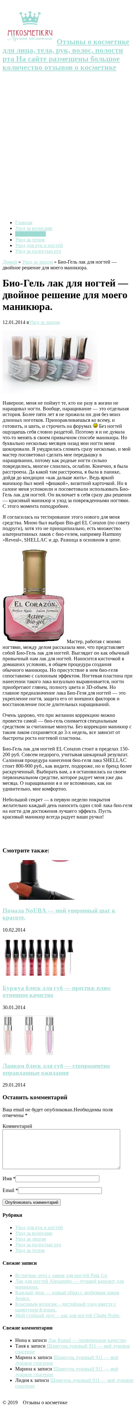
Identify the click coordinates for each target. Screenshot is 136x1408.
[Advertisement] (68, 146)
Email (8, 1190)
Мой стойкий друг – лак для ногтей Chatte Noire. (68, 1315)
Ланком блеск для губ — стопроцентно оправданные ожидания (56, 1069)
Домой (10, 262)
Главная (23, 222)
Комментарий (17, 1126)
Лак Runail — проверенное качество (87, 1340)
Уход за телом (30, 239)
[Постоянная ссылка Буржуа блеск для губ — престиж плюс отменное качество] (39, 976)
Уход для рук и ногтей (39, 245)
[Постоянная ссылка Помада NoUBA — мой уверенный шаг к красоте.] (46, 898)
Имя (7, 1178)
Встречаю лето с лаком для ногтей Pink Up (61, 1275)
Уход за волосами (34, 228)
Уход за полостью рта (38, 251)
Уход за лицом (30, 234)
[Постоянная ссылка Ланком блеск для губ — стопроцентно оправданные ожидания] (29, 1053)
